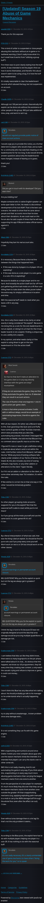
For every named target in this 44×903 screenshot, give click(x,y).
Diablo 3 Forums (6, 2)
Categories (12, 887)
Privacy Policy (21, 892)
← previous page (7, 873)
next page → (17, 873)
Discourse (15, 898)
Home (3, 887)
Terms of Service (7, 892)
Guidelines (23, 887)
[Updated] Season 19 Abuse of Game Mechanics (22, 13)
